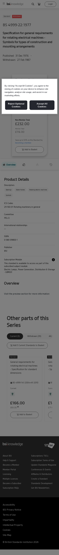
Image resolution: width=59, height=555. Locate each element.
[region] (30, 96)
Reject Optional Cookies (16, 105)
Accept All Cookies (42, 105)
